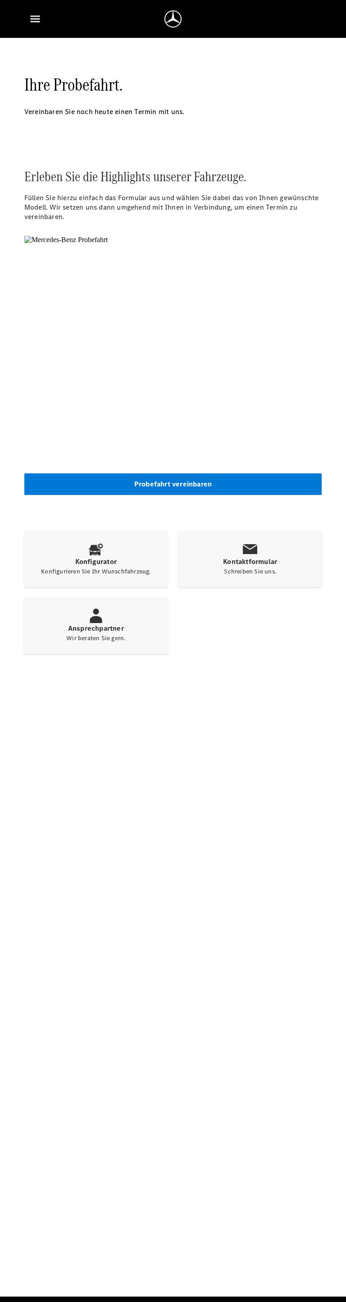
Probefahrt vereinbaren (173, 484)
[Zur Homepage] (173, 19)
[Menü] (35, 19)
